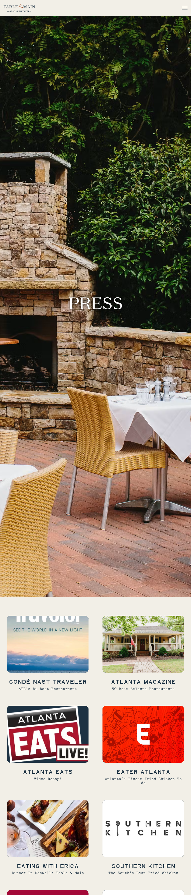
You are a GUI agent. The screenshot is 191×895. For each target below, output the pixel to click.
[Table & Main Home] (19, 7)
